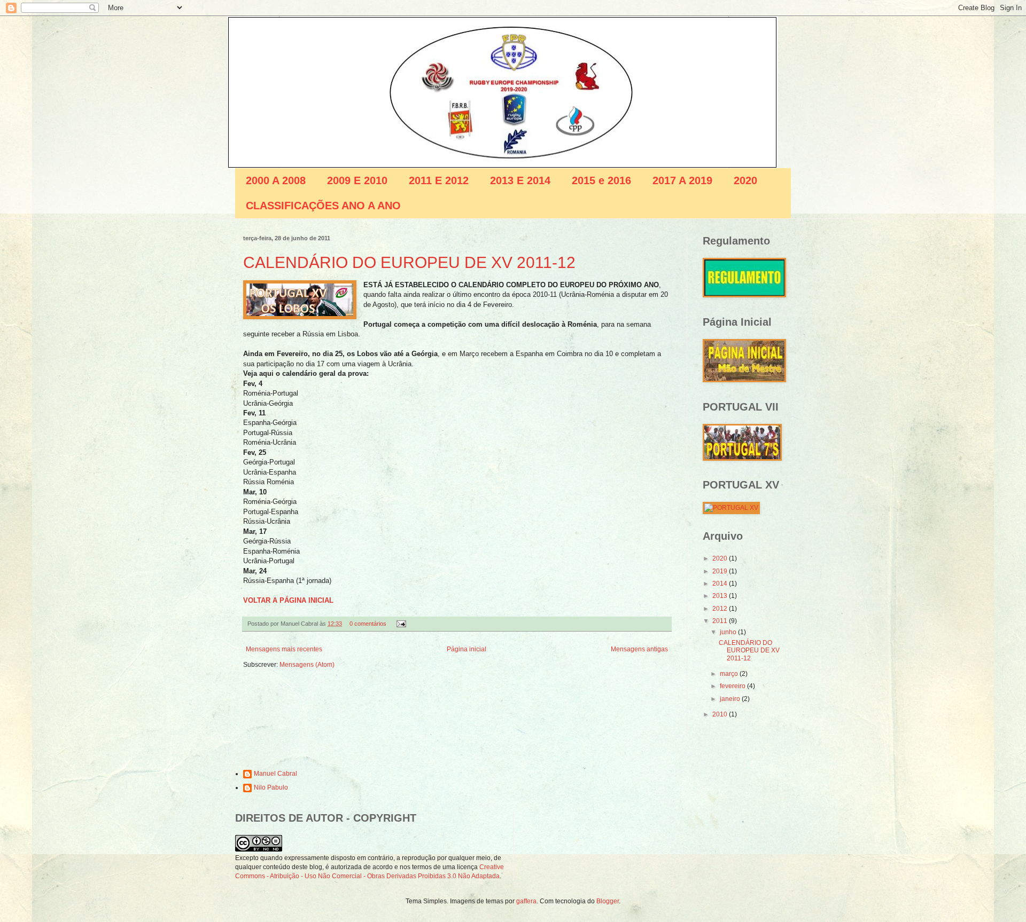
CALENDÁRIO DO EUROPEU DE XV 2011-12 (409, 262)
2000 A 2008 (276, 180)
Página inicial (466, 649)
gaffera (526, 901)
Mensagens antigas (639, 649)
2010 (720, 714)
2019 (720, 571)
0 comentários (367, 623)
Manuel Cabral (275, 773)
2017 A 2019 (682, 180)
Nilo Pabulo (271, 787)
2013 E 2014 (520, 180)
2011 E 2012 (439, 180)
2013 (720, 596)
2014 (720, 583)
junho (729, 632)
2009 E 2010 (357, 180)
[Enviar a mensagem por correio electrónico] (400, 623)
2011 (720, 621)
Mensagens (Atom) (307, 664)
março (730, 673)
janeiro (731, 699)
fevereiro (733, 686)
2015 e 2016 (601, 180)
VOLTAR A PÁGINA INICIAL (288, 600)
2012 (720, 608)
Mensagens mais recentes (284, 649)
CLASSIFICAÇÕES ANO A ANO (323, 205)
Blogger (607, 901)
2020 (745, 180)
